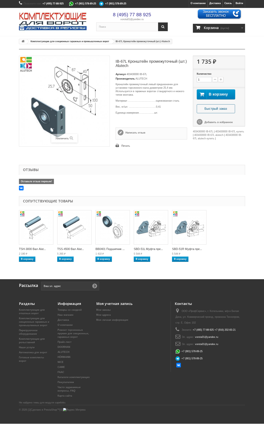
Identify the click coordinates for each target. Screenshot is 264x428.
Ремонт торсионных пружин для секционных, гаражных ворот (73, 333)
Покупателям (66, 382)
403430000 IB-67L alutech (208, 135)
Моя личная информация (112, 319)
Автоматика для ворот (33, 352)
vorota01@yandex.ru (132, 19)
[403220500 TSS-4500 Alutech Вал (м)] (74, 227)
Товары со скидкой (70, 309)
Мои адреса (103, 314)
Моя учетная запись (114, 303)
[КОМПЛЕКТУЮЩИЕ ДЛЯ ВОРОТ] (54, 22)
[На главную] (23, 41)
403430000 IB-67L (203, 131)
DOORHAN (64, 347)
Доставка (215, 3)
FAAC (61, 372)
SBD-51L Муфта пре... (148, 249)
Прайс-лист (65, 342)
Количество (204, 73)
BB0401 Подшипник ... (110, 249)
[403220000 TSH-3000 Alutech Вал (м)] (36, 227)
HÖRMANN (64, 357)
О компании (198, 3)
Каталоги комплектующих (74, 377)
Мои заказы (103, 309)
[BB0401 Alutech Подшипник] (112, 227)
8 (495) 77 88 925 (132, 14)
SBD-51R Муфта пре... (187, 249)
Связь (228, 3)
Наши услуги (27, 347)
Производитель (125, 78)
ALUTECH (63, 352)
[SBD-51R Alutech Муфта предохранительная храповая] (189, 227)
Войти (239, 3)
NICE (61, 362)
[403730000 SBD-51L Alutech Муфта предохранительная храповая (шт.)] (151, 227)
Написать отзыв (135, 132)
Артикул (121, 74)
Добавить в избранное (218, 122)
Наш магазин (65, 314)
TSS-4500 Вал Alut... (70, 249)
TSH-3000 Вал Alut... (32, 249)
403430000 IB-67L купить (229, 131)
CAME (61, 367)
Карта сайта (65, 395)
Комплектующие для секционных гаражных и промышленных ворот (34, 322)
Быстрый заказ (215, 108)
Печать (125, 145)
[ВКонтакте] (21, 188)
